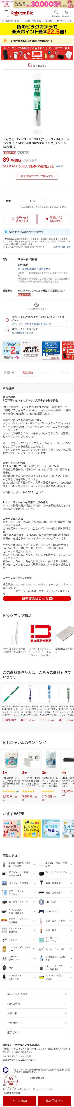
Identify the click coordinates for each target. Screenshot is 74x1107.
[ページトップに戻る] (69, 1095)
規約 (69, 247)
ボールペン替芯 (64, 21)
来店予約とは (59, 247)
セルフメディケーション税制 (17, 1056)
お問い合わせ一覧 (26, 1089)
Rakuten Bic (22, 13)
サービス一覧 (9, 1089)
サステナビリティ (45, 1089)
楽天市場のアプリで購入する (37, 176)
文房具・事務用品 (32, 21)
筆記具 (48, 21)
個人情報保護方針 (11, 1093)
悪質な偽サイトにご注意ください (19, 1059)
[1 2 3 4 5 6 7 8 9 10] (32, 201)
